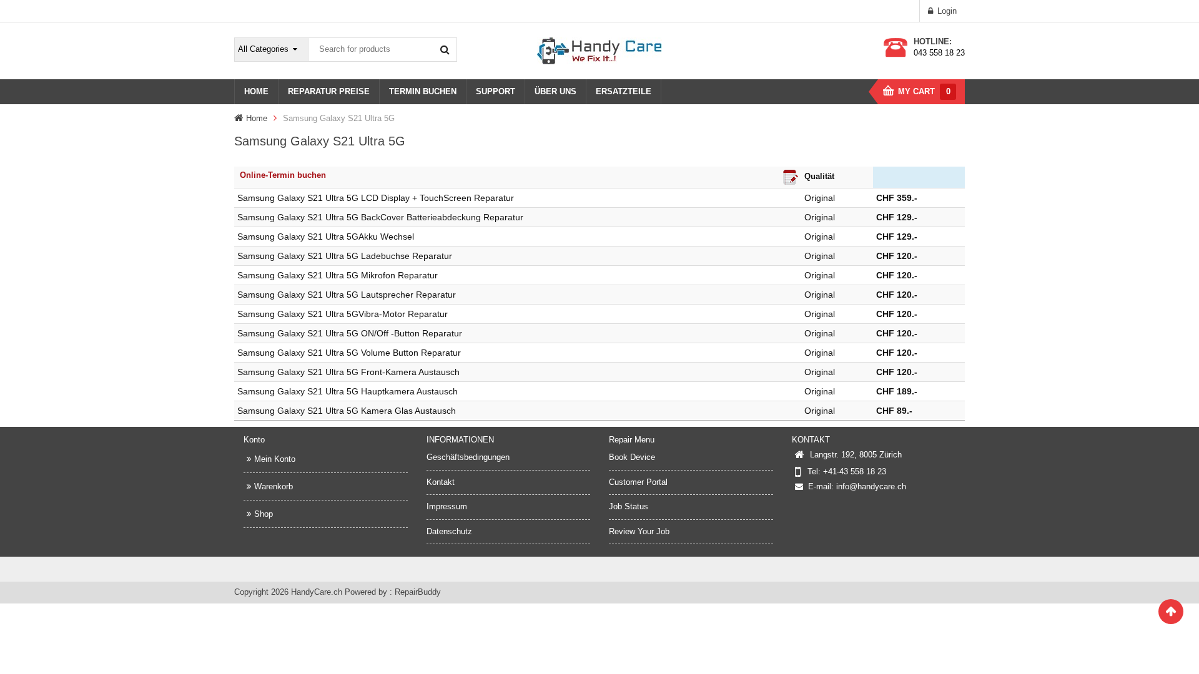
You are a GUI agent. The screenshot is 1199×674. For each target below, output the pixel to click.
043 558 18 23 (939, 52)
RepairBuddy (418, 592)
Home (256, 118)
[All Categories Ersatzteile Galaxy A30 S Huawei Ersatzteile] (272, 49)
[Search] (444, 49)
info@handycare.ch (871, 486)
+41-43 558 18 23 (854, 471)
